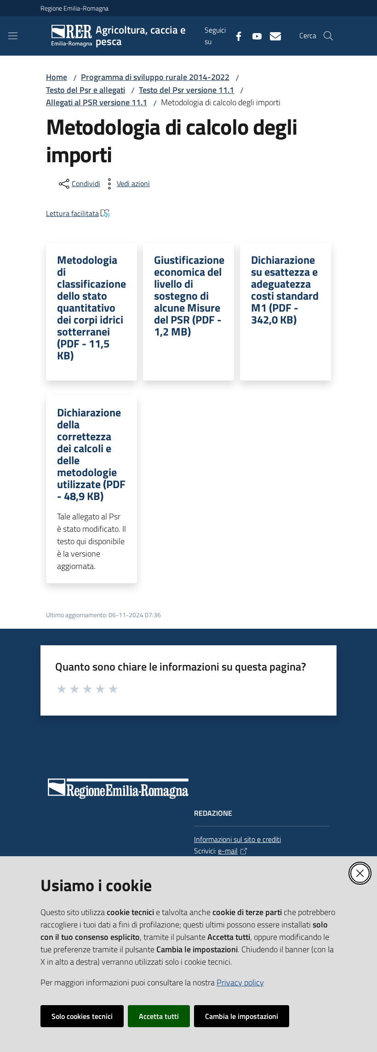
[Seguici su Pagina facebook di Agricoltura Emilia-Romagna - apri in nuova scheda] (235, 35)
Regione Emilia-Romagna (74, 8)
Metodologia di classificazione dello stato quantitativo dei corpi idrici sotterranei (91, 307)
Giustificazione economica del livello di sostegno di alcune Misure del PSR (189, 295)
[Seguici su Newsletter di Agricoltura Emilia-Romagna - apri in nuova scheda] (272, 35)
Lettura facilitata (72, 213)
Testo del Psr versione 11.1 (186, 90)
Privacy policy (240, 982)
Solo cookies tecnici (82, 1016)
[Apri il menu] (12, 35)
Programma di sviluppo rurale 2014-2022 (155, 77)
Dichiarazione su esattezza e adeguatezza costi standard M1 (285, 289)
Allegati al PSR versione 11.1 (96, 102)
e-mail (228, 850)
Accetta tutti (159, 1016)
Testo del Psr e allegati (85, 90)
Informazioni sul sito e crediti (237, 839)
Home (56, 77)
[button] (328, 36)
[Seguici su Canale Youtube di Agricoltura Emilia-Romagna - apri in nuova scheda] (253, 35)
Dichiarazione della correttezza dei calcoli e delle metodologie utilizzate (91, 454)
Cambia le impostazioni (241, 1016)
